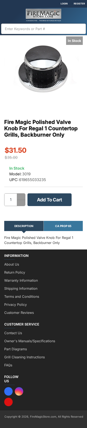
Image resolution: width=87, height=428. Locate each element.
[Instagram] (19, 391)
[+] (21, 197)
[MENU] (6, 15)
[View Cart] (80, 15)
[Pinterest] (8, 402)
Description (23, 226)
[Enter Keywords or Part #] (81, 29)
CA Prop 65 (63, 226)
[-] (21, 203)
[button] (49, 199)
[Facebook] (8, 391)
